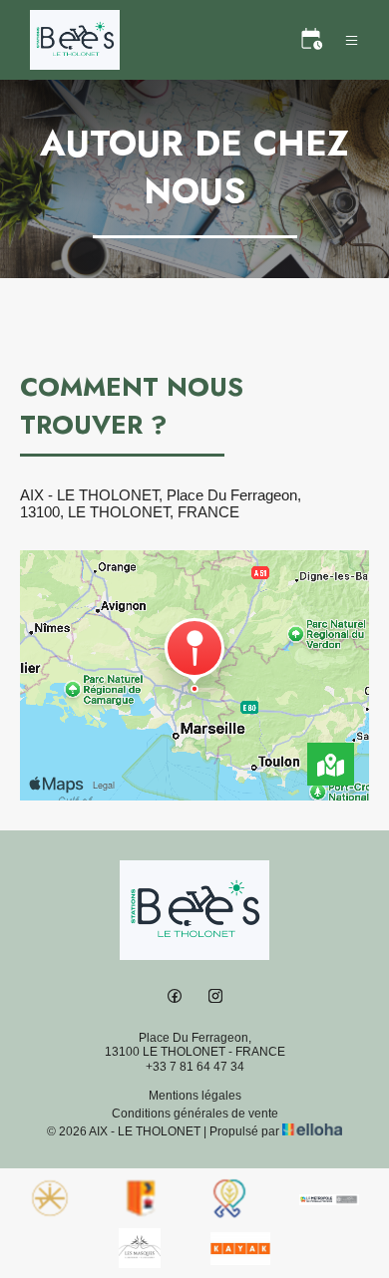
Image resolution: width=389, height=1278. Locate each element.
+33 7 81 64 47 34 (195, 1067)
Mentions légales (195, 1096)
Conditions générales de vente (195, 1113)
